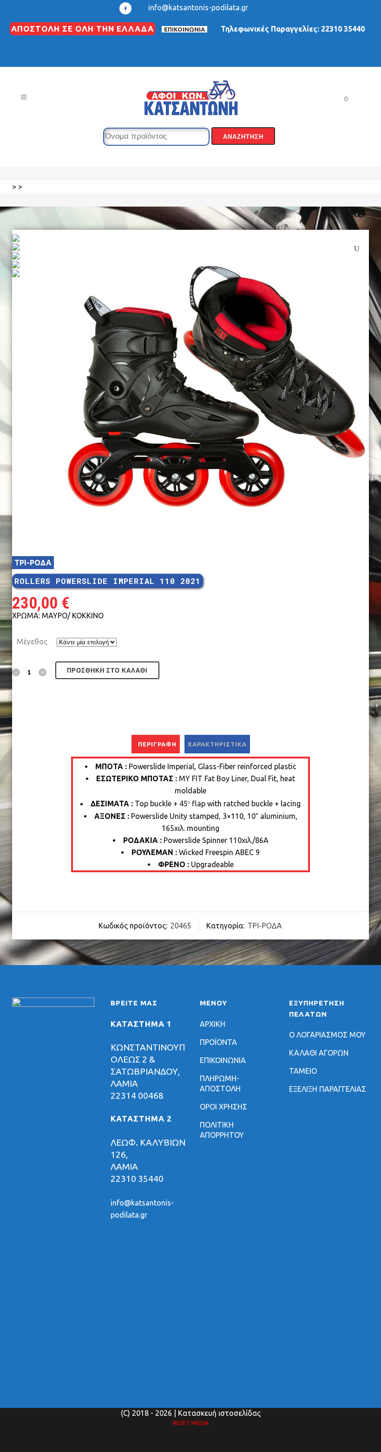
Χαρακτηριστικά (217, 744)
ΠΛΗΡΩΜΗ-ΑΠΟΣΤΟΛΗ (220, 1083)
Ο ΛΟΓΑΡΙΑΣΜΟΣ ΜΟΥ (327, 1035)
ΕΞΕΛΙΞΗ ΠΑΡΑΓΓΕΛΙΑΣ (327, 1089)
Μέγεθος (32, 641)
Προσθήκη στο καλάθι (107, 670)
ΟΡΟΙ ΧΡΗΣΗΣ (223, 1106)
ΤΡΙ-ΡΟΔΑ (33, 562)
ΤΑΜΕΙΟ (303, 1071)
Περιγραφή (157, 744)
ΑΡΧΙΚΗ (212, 1024)
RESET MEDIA (191, 1423)
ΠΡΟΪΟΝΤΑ (218, 1042)
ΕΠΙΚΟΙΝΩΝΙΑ (184, 29)
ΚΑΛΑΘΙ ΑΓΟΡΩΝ (318, 1053)
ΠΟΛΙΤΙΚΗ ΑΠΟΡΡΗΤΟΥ (222, 1130)
